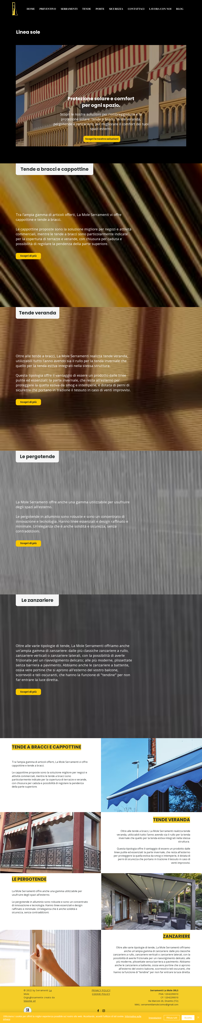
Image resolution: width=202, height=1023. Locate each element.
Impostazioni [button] (155, 1017)
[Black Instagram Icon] (103, 1010)
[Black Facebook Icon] (98, 1010)
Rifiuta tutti (171, 1017)
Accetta (188, 1017)
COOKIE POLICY (101, 993)
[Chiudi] (198, 1017)
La (50, 990)
